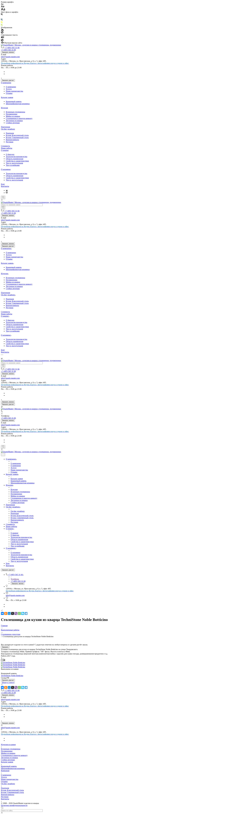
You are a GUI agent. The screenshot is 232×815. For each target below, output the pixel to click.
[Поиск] (3, 197)
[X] (12, 613)
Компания (5, 771)
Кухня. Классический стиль (17, 135)
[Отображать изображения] (2, 30)
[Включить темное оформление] (3, 454)
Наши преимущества (14, 91)
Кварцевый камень (14, 101)
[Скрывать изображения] (2, 33)
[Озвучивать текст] (2, 38)
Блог (3, 184)
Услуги (9, 89)
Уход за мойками (13, 165)
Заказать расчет (8, 80)
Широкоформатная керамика (18, 104)
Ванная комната (12, 140)
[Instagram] (7, 193)
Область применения (14, 159)
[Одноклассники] (5, 613)
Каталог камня (7, 97)
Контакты (5, 186)
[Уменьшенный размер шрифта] (2, 4)
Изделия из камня (8, 745)
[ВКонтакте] (7, 190)
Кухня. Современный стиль (17, 137)
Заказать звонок (8, 52)
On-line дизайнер (8, 129)
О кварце (5, 150)
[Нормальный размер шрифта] (2, 7)
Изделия (4, 108)
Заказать (5, 647)
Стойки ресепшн (13, 123)
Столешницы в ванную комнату (19, 118)
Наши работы (6, 148)
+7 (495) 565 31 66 (12, 48)
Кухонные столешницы (15, 112)
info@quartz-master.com (10, 57)
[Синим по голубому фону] (1, 20)
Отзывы (9, 93)
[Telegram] (26, 613)
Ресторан (9, 142)
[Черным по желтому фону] (1, 23)
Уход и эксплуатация (14, 163)
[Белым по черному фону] (1, 17)
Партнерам (5, 127)
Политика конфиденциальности (14, 805)
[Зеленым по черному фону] (1, 25)
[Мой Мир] (9, 613)
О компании (6, 83)
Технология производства (16, 157)
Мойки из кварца (13, 116)
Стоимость (5, 146)
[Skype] (22, 613)
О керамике (6, 169)
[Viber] (15, 613)
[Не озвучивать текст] (2, 41)
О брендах (10, 154)
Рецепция (10, 133)
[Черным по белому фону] (1, 15)
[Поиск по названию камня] (3, 207)
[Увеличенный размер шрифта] (3, 10)
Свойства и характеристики (17, 161)
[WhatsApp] (19, 613)
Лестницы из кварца (14, 121)
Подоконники (11, 114)
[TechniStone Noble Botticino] (13, 663)
